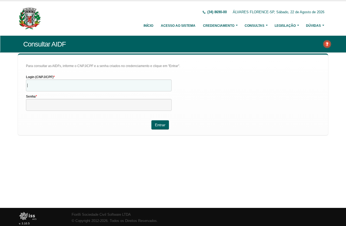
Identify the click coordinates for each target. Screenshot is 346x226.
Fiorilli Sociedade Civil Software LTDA (101, 215)
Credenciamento (218, 26)
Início (148, 26)
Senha (31, 96)
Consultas (254, 26)
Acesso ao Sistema (178, 26)
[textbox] (99, 85)
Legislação (285, 26)
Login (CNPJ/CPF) (40, 77)
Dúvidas (313, 26)
